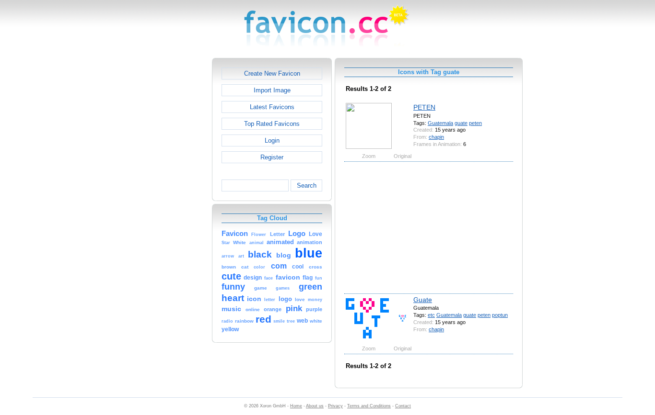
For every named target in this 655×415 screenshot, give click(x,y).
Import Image (272, 90)
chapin (436, 137)
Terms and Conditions (369, 406)
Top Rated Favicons (272, 123)
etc (431, 315)
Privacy (335, 406)
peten (475, 123)
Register (271, 157)
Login (272, 140)
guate (461, 123)
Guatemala (440, 123)
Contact (403, 406)
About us (315, 406)
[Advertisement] (170, 201)
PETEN (424, 107)
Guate (422, 299)
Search (306, 185)
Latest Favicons (272, 107)
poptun (500, 315)
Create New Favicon (272, 73)
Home (296, 406)
